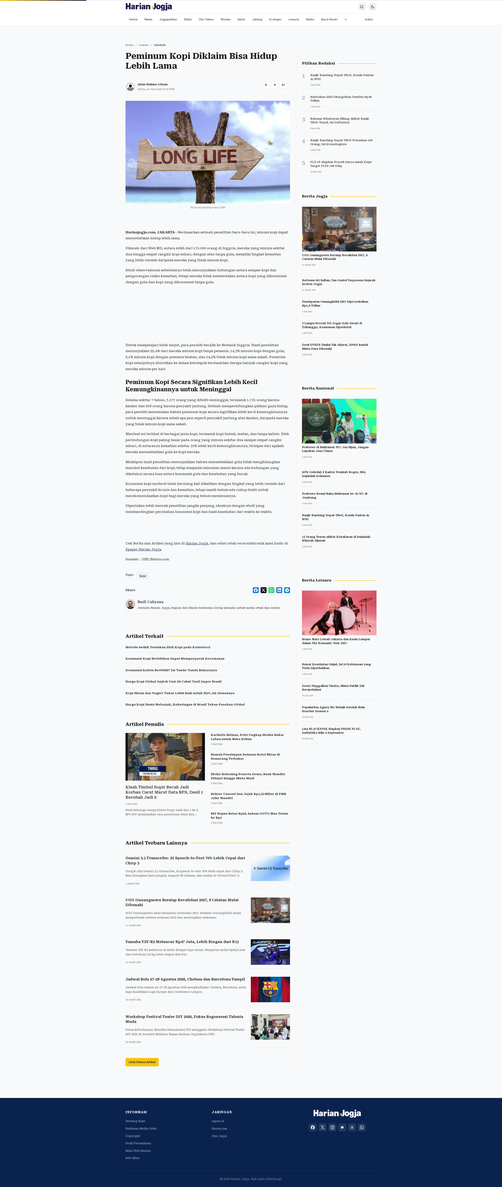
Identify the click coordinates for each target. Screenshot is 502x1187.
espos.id (218, 1121)
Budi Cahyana (151, 602)
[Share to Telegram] (287, 590)
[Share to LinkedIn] (279, 590)
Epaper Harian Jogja (143, 549)
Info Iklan (133, 1158)
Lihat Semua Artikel (142, 1062)
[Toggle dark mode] (372, 7)
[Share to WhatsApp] (271, 590)
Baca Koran (329, 19)
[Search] (362, 7)
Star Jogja (219, 1136)
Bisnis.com (219, 1128)
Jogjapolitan (168, 19)
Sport (241, 19)
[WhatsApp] (362, 1127)
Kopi (142, 575)
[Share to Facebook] (256, 590)
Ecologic (275, 19)
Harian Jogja (197, 543)
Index (369, 19)
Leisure (294, 19)
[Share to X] (263, 590)
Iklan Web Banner (138, 1150)
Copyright (133, 1136)
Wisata (225, 19)
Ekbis (188, 19)
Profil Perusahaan (138, 1143)
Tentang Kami (136, 1121)
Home (133, 19)
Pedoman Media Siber (141, 1128)
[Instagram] (332, 1127)
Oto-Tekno (206, 19)
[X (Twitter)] (322, 1127)
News (148, 19)
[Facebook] (313, 1127)
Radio (310, 19)
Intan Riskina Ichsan (153, 84)
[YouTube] (342, 1127)
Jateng (257, 19)
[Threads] (352, 1127)
